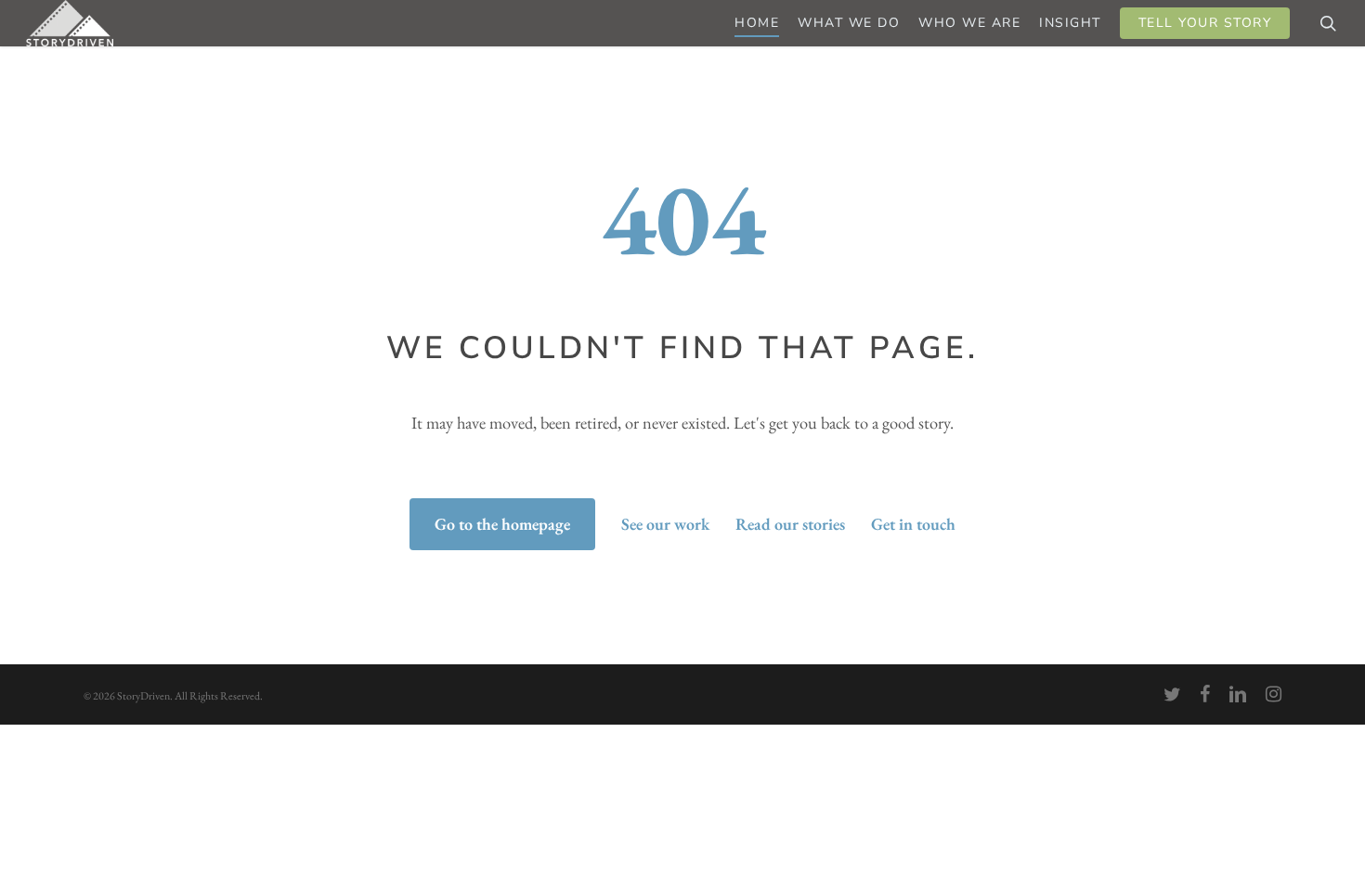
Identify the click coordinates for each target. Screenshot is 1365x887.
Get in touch (913, 523)
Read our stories (790, 523)
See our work (665, 523)
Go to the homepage (502, 523)
